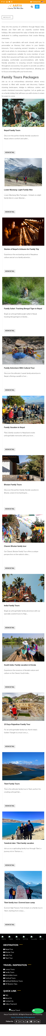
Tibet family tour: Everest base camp (19, 903)
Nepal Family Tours (12, 130)
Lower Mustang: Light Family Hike (18, 190)
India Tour (8, 955)
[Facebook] (16, 1021)
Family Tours (9, 972)
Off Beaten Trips (11, 984)
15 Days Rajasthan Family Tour (17, 724)
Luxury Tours (10, 969)
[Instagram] (35, 1021)
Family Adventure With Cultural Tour (19, 368)
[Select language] (43, 1)
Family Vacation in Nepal (14, 427)
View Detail (9, 152)
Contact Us (9, 1001)
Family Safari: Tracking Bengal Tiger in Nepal (23, 309)
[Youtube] (27, 1021)
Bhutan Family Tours (13, 485)
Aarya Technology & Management (23, 1017)
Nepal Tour (9, 949)
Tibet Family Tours (12, 784)
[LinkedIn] (38, 1021)
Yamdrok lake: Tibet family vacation (19, 843)
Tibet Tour (9, 958)
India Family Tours (12, 606)
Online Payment (11, 1004)
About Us (8, 998)
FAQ (6, 995)
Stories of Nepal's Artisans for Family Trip (21, 249)
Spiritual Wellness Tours (14, 981)
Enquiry (8, 17)
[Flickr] (31, 1021)
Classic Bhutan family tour (15, 546)
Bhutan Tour (9, 952)
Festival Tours (10, 978)
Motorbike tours (11, 975)
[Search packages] (32, 7)
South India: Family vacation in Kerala (20, 665)
